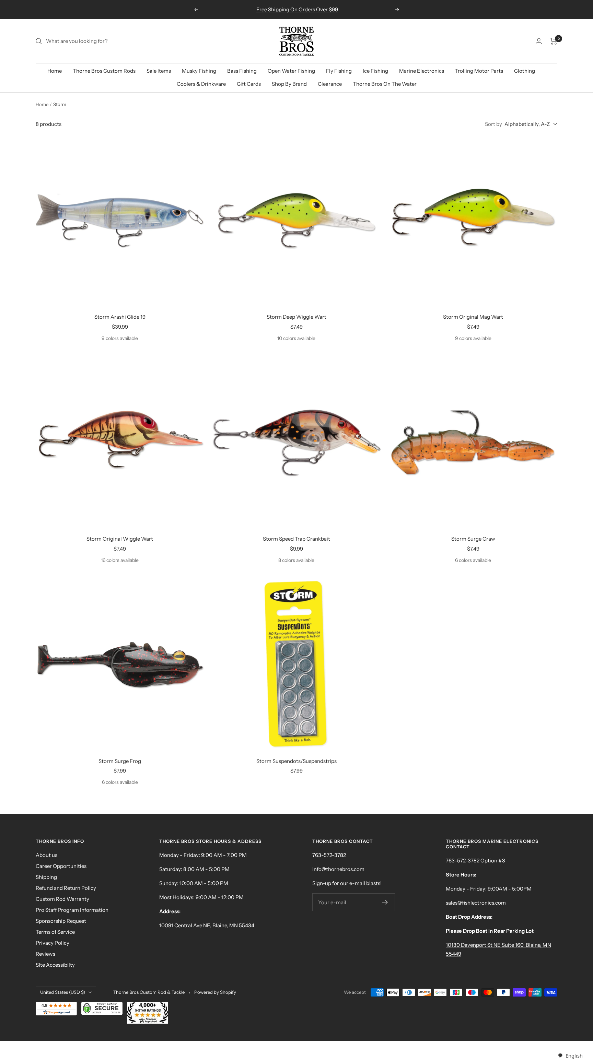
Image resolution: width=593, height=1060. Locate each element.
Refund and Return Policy (66, 888)
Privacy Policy (52, 943)
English (574, 1055)
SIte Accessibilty (55, 965)
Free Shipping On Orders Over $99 (297, 9)
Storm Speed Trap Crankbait (296, 538)
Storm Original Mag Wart (473, 317)
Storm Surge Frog (119, 761)
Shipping (46, 877)
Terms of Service (55, 932)
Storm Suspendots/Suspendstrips (296, 761)
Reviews (45, 954)
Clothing (524, 71)
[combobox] (570, 1055)
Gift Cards (249, 84)
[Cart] (553, 41)
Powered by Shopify (215, 992)
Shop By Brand (289, 84)
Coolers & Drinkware (201, 84)
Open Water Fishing (291, 71)
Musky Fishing (199, 71)
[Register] (385, 902)
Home (54, 71)
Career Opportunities (61, 866)
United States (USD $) (62, 992)
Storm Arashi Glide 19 (120, 317)
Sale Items (159, 71)
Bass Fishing (242, 71)
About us (46, 855)
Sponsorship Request (61, 921)
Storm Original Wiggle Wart (119, 538)
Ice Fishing (375, 71)
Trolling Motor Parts (479, 71)
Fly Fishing (339, 71)
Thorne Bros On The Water (385, 84)
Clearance (330, 84)
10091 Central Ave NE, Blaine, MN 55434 (206, 925)
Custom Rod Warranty (62, 899)
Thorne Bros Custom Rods (104, 71)
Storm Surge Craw (473, 538)
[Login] (539, 41)
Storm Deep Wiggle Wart (296, 317)
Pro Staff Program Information (72, 910)
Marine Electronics (421, 71)
